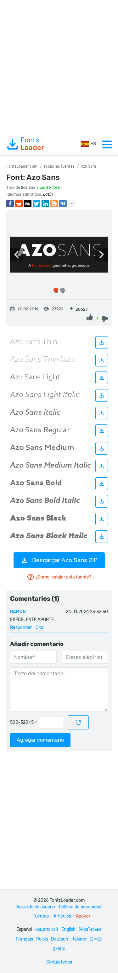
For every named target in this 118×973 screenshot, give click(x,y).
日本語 (96, 939)
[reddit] (19, 203)
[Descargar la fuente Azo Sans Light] (101, 377)
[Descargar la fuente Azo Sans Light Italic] (101, 395)
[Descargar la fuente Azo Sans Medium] (101, 448)
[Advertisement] (59, 67)
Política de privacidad (80, 907)
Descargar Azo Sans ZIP (65, 560)
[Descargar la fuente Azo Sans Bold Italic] (101, 501)
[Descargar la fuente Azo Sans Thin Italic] (101, 360)
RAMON (18, 611)
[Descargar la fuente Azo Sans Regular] (101, 430)
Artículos (62, 916)
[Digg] (27, 203)
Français (24, 939)
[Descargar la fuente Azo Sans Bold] (101, 483)
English (68, 929)
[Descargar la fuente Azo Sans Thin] (101, 342)
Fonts (32, 144)
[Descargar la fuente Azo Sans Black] (101, 519)
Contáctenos (59, 962)
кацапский (46, 929)
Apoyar (83, 916)
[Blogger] (54, 203)
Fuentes (40, 916)
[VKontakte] (63, 203)
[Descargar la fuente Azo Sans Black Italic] (101, 536)
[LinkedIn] (45, 203)
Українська (90, 929)
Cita (39, 627)
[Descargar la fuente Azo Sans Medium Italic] (101, 466)
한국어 (59, 949)
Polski (42, 939)
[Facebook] (10, 203)
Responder (21, 627)
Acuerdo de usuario (35, 907)
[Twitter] (36, 203)
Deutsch (59, 939)
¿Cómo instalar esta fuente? (63, 577)
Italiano (78, 939)
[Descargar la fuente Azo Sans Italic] (101, 413)
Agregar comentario (40, 740)
